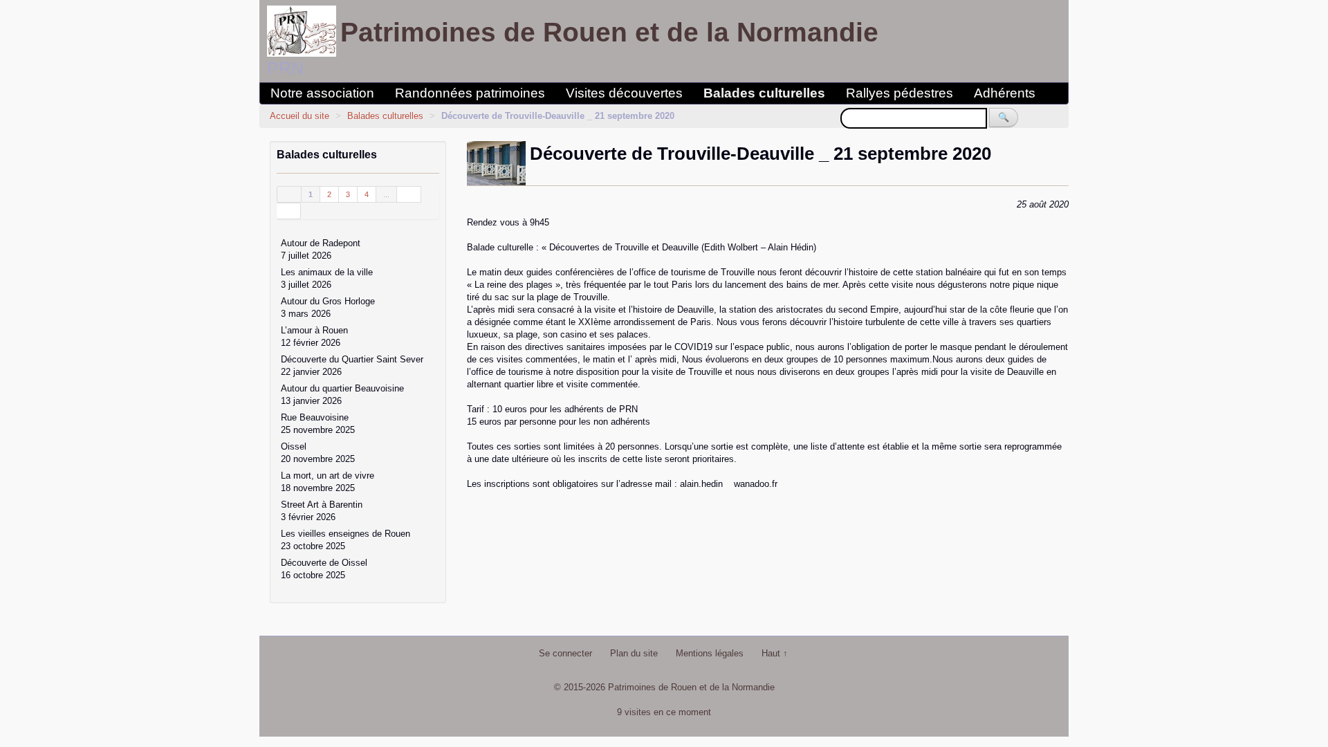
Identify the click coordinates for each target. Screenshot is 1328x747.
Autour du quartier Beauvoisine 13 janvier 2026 (342, 394)
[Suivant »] (289, 211)
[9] (409, 194)
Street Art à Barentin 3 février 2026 (321, 510)
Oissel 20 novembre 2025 (318, 452)
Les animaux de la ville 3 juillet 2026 (327, 278)
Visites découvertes (624, 93)
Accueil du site (299, 116)
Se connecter (565, 653)
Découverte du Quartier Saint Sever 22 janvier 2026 (352, 365)
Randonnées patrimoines (470, 93)
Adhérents (1004, 93)
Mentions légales (710, 653)
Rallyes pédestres (899, 93)
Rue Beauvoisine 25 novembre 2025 (318, 423)
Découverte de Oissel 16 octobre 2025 (324, 568)
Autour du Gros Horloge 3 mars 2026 (328, 307)
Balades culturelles (764, 93)
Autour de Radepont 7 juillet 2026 (320, 249)
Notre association (322, 93)
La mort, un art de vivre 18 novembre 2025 (327, 481)
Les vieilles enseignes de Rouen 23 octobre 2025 (345, 539)
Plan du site (634, 653)
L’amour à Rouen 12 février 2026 (314, 336)
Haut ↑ (775, 653)
